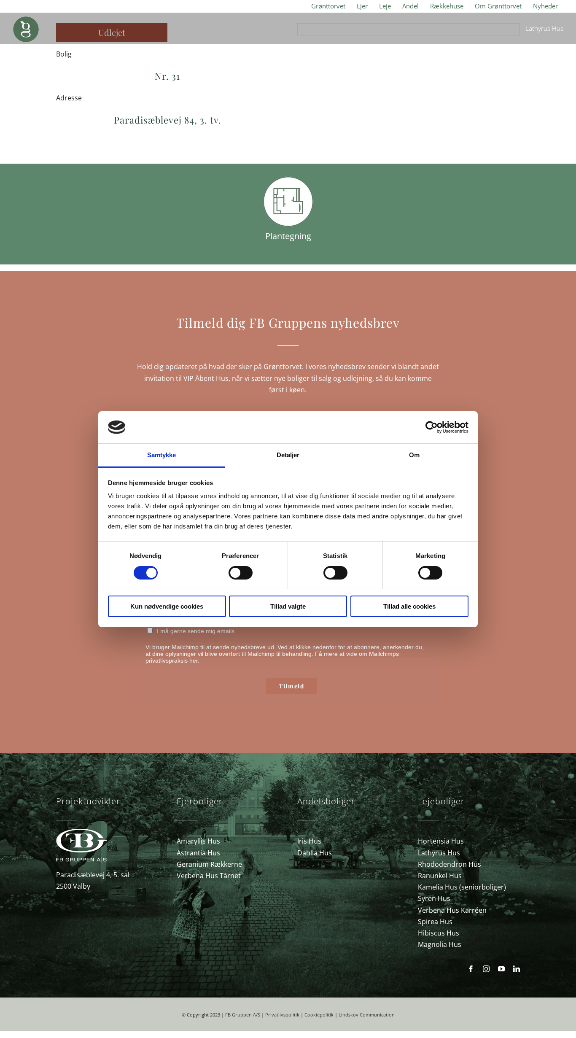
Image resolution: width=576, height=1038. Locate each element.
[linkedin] (516, 968)
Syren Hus (434, 898)
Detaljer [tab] (288, 454)
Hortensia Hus (441, 841)
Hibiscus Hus (438, 933)
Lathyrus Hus (439, 852)
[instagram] (486, 968)
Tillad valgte (288, 606)
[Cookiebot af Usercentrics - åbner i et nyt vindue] (431, 427)
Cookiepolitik (319, 1015)
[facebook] (471, 968)
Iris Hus (309, 841)
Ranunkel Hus (440, 875)
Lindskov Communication (367, 1015)
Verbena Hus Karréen (452, 910)
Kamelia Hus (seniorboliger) (462, 887)
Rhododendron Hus (449, 864)
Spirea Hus (435, 921)
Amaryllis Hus (198, 841)
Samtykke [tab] (161, 454)
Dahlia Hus (314, 852)
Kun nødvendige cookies (166, 606)
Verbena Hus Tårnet (209, 875)
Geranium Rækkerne (209, 864)
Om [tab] (414, 454)
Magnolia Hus (439, 944)
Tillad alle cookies (409, 606)
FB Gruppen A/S (242, 1015)
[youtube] (501, 968)
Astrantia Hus (198, 852)
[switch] (241, 573)
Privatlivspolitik (282, 1015)
